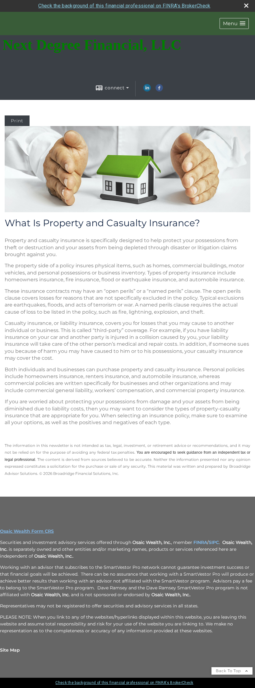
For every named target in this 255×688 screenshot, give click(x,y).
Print (17, 121)
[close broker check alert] (246, 5)
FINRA (200, 542)
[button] (234, 23)
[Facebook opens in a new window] (159, 90)
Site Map (10, 650)
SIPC (214, 542)
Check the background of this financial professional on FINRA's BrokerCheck (124, 6)
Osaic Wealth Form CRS (27, 531)
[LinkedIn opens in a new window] (147, 90)
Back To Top (229, 670)
